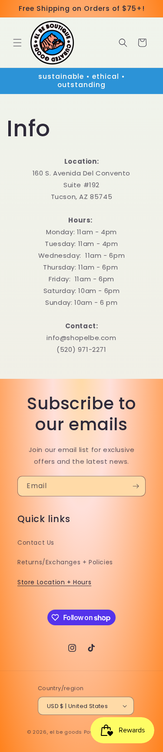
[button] (17, 42)
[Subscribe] (135, 486)
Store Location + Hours (54, 582)
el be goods (66, 731)
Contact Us (35, 542)
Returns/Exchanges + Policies (65, 562)
